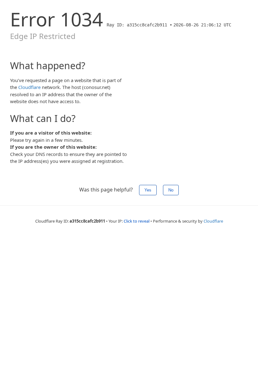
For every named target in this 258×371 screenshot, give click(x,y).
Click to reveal (136, 221)
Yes (147, 190)
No (170, 190)
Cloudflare (29, 87)
